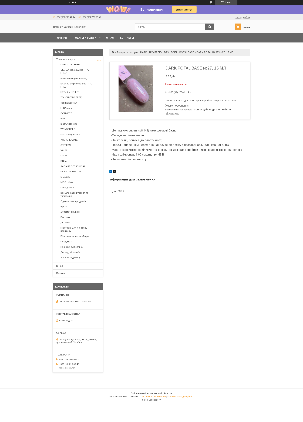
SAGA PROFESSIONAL (72, 166)
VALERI (64, 150)
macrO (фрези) (68, 124)
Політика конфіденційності (180, 396)
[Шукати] (209, 27)
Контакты (127, 38)
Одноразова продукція (73, 201)
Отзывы (60, 273)
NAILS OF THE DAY (71, 171)
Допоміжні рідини (70, 211)
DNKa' (63, 161)
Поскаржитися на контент (153, 396)
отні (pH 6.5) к (141, 130)
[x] (114, 172)
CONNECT (66, 113)
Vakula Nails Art (68, 102)
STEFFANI (65, 145)
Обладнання (67, 187)
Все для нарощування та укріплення (74, 194)
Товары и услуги (84, 38)
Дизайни (65, 222)
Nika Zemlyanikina (70, 134)
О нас (110, 38)
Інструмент (66, 241)
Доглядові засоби (70, 252)
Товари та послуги (127, 52)
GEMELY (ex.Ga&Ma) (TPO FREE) (74, 71)
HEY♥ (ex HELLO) (69, 92)
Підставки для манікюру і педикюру (74, 229)
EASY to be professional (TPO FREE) (76, 85)
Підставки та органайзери (74, 236)
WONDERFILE (67, 129)
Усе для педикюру (70, 257)
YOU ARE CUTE (69, 140)
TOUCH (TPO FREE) (71, 97)
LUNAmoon (66, 108)
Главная (61, 38)
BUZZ (63, 118)
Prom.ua (168, 393)
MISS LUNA (66, 182)
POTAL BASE (186, 52)
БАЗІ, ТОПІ (170, 52)
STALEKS (65, 177)
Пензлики (65, 217)
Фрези (63, 206)
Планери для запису (71, 247)
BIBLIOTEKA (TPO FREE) (73, 78)
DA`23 (63, 155)
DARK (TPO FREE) (151, 52)
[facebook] (110, 172)
